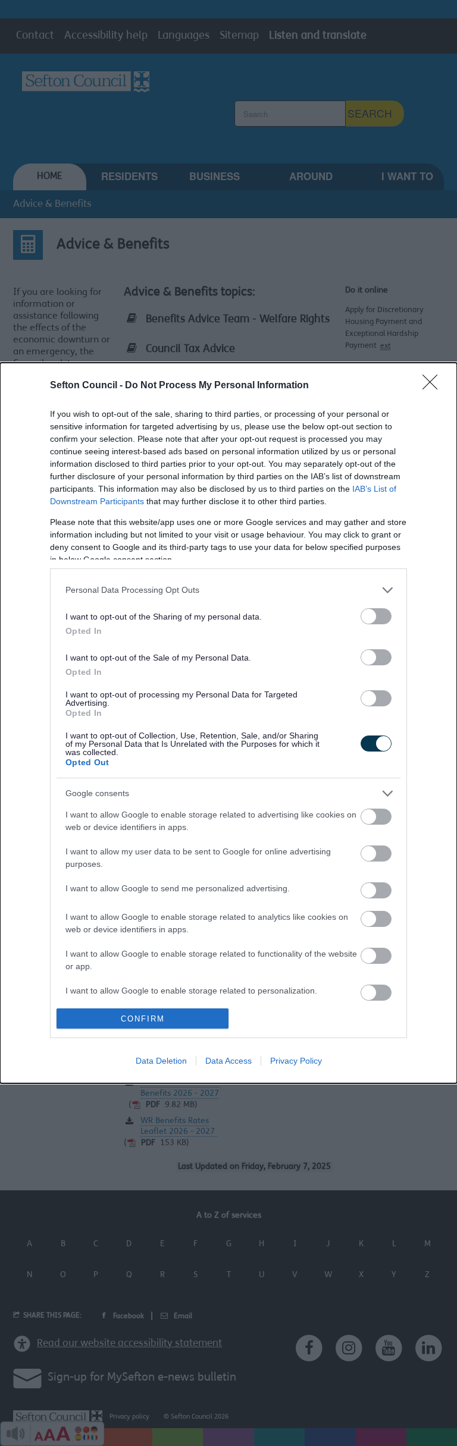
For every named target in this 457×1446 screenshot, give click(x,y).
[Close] (433, 386)
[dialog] (228, 723)
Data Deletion (161, 1060)
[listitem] (228, 590)
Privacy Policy (296, 1060)
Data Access (228, 1060)
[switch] (376, 616)
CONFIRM (143, 1018)
